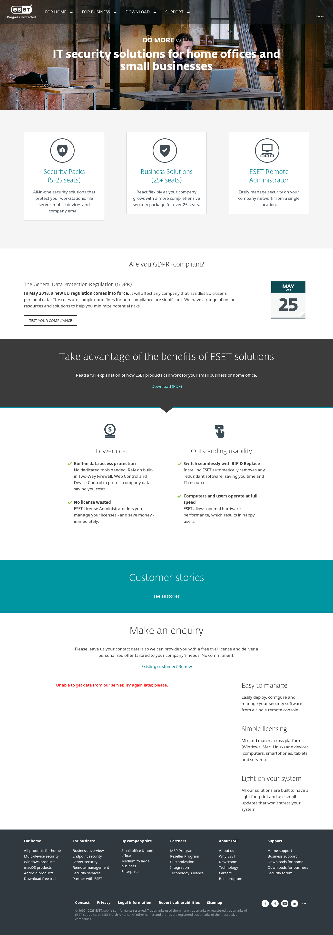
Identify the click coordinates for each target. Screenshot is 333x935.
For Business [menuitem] (96, 12)
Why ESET (227, 856)
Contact (82, 902)
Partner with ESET (87, 878)
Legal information (134, 902)
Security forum (280, 872)
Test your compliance (50, 320)
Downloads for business (288, 867)
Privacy (104, 902)
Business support (282, 856)
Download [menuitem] (138, 12)
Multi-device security (41, 856)
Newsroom (228, 861)
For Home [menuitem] (56, 12)
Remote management (91, 867)
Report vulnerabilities (179, 902)
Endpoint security (87, 856)
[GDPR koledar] (288, 321)
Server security (85, 861)
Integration (179, 867)
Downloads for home (285, 861)
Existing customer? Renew (166, 666)
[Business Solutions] (165, 165)
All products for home (42, 850)
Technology (228, 867)
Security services (86, 872)
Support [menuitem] (174, 12)
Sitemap (214, 902)
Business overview (88, 850)
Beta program (230, 878)
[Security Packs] (62, 165)
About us (226, 850)
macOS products (38, 867)
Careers (225, 872)
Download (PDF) (166, 386)
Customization (182, 861)
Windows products (39, 861)
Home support (280, 850)
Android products (38, 872)
